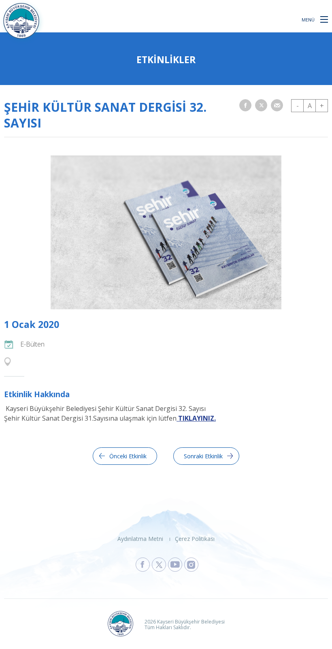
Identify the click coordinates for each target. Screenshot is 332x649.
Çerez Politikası (195, 539)
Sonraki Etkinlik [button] (203, 456)
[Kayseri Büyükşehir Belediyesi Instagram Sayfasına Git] (191, 565)
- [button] (297, 105)
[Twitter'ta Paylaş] (261, 105)
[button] (324, 19)
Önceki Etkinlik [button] (128, 456)
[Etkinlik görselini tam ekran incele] (166, 306)
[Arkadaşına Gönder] (277, 105)
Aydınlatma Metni (140, 539)
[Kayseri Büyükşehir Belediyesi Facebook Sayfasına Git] (143, 565)
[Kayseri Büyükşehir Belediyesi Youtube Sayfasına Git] (175, 565)
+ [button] (322, 105)
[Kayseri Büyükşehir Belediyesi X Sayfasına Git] (159, 565)
